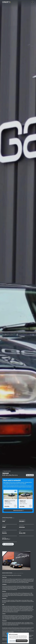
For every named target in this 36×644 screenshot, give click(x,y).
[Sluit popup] (27, 634)
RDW (9, 539)
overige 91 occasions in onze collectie (24, 486)
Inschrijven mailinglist (22, 640)
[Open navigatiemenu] (32, 2)
